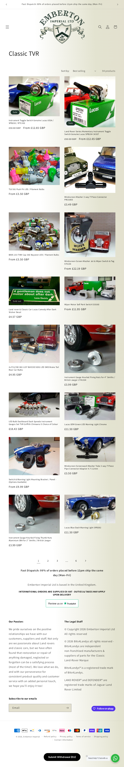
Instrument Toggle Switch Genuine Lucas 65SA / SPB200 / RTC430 (31, 121)
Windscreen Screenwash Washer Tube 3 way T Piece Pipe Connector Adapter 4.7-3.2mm (89, 467)
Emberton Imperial (31, 736)
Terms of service (83, 736)
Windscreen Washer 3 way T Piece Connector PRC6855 (85, 198)
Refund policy (50, 736)
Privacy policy (66, 736)
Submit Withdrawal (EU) (62, 757)
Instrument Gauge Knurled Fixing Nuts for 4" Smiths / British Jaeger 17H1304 (89, 378)
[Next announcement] (117, 4)
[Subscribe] (67, 708)
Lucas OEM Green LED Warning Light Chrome (85, 424)
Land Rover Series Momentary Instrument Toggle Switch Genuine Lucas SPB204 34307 (87, 132)
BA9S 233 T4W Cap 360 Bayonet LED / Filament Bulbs (34, 255)
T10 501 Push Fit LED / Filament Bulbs (26, 189)
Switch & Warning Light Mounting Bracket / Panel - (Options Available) (32, 480)
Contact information (63, 740)
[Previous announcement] (6, 4)
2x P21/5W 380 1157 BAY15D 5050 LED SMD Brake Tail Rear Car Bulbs (34, 368)
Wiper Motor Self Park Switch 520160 (81, 304)
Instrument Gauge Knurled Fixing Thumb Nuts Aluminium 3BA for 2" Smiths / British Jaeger (30, 539)
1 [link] (38, 560)
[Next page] (85, 561)
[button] (7, 27)
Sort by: (65, 71)
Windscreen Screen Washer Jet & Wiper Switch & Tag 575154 (89, 262)
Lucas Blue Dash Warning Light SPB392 (82, 527)
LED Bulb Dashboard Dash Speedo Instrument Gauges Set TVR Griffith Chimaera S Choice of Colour (33, 423)
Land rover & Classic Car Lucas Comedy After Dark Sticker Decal (32, 310)
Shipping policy (101, 736)
